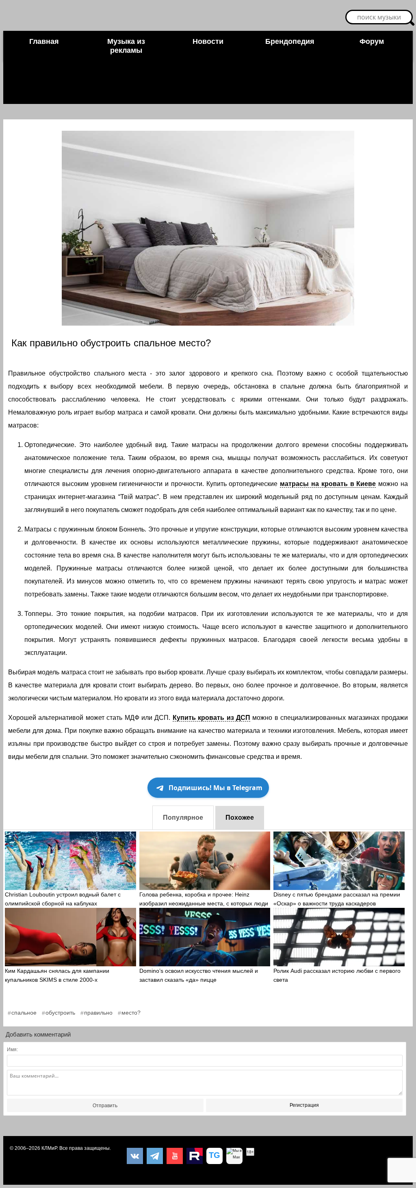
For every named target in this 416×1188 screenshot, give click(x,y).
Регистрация (304, 1105)
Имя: (12, 1049)
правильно (98, 1012)
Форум (372, 41)
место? (131, 1012)
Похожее (239, 817)
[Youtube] (175, 1156)
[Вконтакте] (135, 1156)
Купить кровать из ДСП (211, 717)
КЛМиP (49, 1148)
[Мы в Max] (234, 1156)
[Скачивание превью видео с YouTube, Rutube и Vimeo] (214, 1156)
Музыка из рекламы (126, 45)
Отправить (105, 1105)
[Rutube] (194, 1156)
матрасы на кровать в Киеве (328, 483)
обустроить (60, 1012)
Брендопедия (289, 41)
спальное (24, 1012)
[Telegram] (155, 1156)
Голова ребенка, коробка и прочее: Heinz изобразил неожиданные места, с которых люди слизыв (203, 903)
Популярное (183, 817)
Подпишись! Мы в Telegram (215, 787)
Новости (208, 41)
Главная (44, 41)
